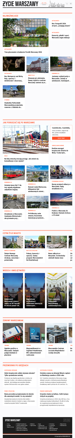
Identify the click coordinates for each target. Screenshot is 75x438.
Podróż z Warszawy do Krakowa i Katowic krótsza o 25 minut (61, 213)
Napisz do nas (10, 427)
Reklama (32, 424)
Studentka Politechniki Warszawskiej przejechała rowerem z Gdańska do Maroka (13, 105)
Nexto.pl (51, 427)
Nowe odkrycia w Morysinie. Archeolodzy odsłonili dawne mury (56, 255)
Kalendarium (63, 425)
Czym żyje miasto (12, 233)
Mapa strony (63, 424)
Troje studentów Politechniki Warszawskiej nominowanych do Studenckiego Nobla (55, 303)
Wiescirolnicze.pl (42, 427)
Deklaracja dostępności (22, 430)
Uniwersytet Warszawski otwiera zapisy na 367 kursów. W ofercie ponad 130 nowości (12, 303)
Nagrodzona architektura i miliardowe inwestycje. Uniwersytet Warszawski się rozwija (34, 303)
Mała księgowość (53, 428)
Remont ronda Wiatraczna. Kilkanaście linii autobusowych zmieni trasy (37, 189)
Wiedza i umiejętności (14, 270)
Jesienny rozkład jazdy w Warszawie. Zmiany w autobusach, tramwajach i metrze (61, 78)
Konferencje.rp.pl (42, 428)
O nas (8, 424)
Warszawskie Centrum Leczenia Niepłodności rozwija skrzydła (56, 350)
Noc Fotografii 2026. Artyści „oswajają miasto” (61, 25)
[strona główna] (20, 3)
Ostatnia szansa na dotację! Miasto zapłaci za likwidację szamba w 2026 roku (55, 374)
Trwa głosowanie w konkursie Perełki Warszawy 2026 (23, 52)
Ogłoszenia (33, 425)
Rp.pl (39, 424)
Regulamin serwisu (21, 427)
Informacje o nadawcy (21, 428)
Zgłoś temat (61, 138)
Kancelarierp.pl (53, 430)
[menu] (70, 3)
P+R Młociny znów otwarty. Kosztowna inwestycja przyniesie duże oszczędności (35, 215)
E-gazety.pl (52, 425)
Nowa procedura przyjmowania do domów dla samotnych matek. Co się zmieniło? (19, 395)
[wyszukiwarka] (66, 3)
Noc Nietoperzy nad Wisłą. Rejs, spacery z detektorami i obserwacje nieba (13, 78)
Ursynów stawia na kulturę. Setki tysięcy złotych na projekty (54, 395)
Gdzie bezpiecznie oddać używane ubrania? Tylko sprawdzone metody (19, 374)
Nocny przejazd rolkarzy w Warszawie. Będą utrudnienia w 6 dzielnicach (61, 186)
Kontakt (9, 425)
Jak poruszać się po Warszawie (19, 122)
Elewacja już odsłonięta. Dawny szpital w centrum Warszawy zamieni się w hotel (37, 80)
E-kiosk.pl (51, 424)
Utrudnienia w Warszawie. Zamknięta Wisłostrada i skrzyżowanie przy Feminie (13, 216)
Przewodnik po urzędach (15, 365)
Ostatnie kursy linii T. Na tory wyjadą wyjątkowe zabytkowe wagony (12, 187)
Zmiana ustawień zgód (21, 425)
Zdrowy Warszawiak (13, 320)
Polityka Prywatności (21, 424)
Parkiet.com (41, 425)
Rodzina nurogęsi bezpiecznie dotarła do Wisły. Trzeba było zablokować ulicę (60, 150)
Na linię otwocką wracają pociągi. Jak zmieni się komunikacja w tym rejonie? (21, 160)
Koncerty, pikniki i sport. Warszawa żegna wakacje (61, 36)
